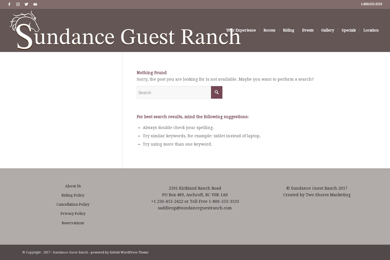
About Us (73, 186)
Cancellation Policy (73, 204)
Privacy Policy (73, 213)
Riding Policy (72, 195)
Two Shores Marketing (328, 194)
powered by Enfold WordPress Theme (119, 252)
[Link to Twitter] (26, 4)
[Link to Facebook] (9, 4)
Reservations (73, 223)
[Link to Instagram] (18, 4)
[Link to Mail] (35, 4)
